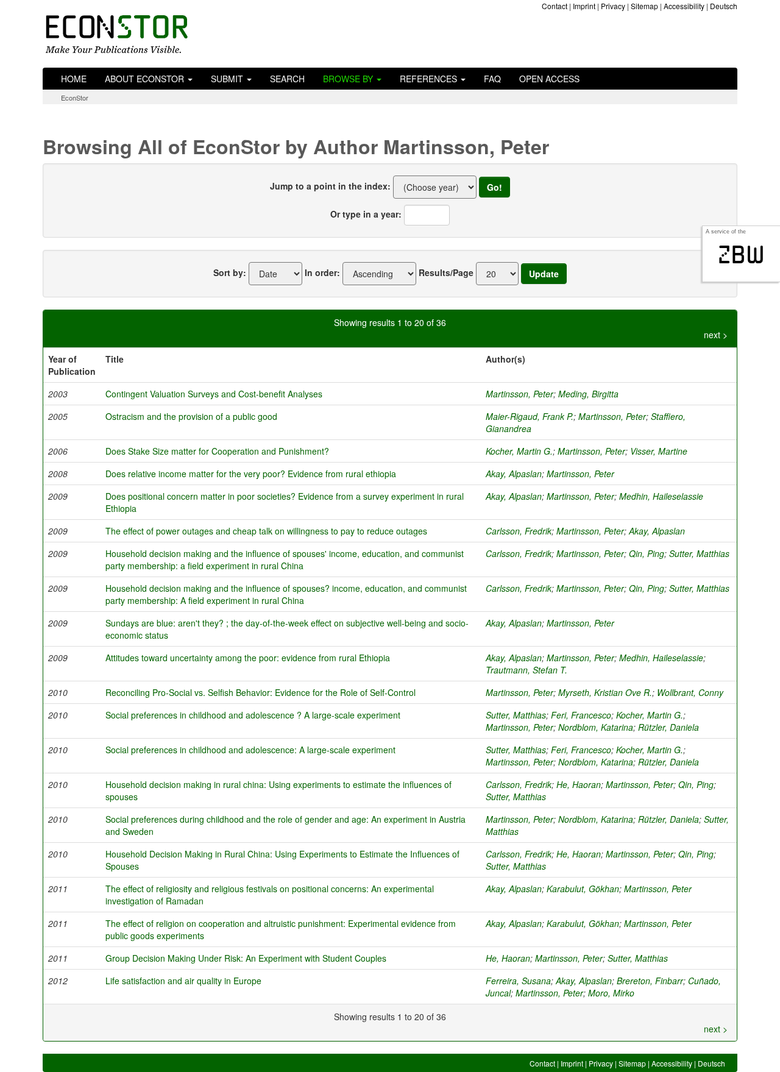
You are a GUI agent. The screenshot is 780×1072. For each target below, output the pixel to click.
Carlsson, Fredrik (518, 531)
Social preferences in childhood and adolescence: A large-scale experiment (250, 750)
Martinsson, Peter (519, 394)
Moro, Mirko (611, 993)
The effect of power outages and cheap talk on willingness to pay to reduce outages (266, 531)
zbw (741, 255)
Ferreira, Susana (518, 980)
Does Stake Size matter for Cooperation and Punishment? (217, 451)
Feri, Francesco (581, 715)
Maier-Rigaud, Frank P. (529, 416)
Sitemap (644, 6)
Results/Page (446, 272)
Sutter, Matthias (699, 553)
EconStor (74, 97)
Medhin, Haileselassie (661, 496)
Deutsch (723, 6)
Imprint (584, 6)
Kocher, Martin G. (519, 451)
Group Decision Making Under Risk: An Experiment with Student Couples (245, 958)
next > (716, 334)
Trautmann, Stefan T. (526, 670)
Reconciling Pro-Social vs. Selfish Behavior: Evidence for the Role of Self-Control (260, 692)
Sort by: (229, 272)
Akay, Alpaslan (514, 473)
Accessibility (684, 6)
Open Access (549, 79)
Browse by (349, 79)
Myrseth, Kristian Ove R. (605, 692)
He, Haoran (578, 784)
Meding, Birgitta (588, 394)
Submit (228, 79)
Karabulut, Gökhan (583, 888)
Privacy (613, 6)
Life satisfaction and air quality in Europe (183, 980)
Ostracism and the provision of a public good (191, 416)
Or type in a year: (366, 214)
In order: (322, 272)
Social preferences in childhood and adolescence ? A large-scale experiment (252, 715)
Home (74, 79)
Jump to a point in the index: (330, 186)
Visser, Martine (658, 451)
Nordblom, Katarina (595, 727)
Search (287, 79)
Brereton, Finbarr (650, 980)
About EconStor (145, 79)
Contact (554, 6)
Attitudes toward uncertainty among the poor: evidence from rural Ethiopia (247, 657)
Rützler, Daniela (668, 727)
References (429, 79)
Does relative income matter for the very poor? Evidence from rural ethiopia (250, 473)
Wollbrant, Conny (690, 692)
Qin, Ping (646, 553)
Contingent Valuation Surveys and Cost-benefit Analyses (213, 394)
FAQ (492, 79)
